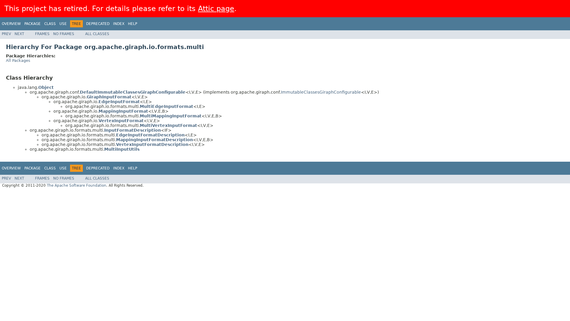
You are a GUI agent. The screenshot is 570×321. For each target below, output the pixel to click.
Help (132, 24)
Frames (42, 34)
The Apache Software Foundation (76, 185)
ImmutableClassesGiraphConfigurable (321, 92)
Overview (11, 24)
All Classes (97, 34)
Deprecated (98, 24)
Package (32, 24)
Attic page (216, 8)
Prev (6, 34)
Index (118, 24)
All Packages (18, 60)
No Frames (63, 34)
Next (19, 34)
